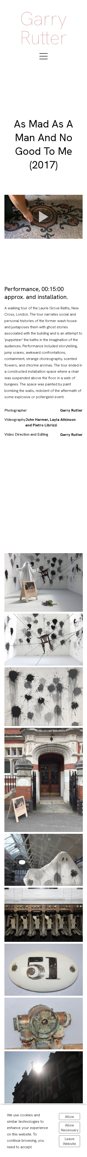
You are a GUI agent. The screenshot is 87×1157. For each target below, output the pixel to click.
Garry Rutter (43, 28)
